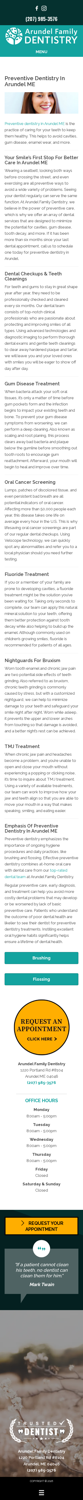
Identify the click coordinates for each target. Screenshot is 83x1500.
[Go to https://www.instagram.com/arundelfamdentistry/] (44, 9)
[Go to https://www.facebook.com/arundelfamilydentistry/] (36, 9)
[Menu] (41, 1492)
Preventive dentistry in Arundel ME (35, 123)
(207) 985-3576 (41, 18)
